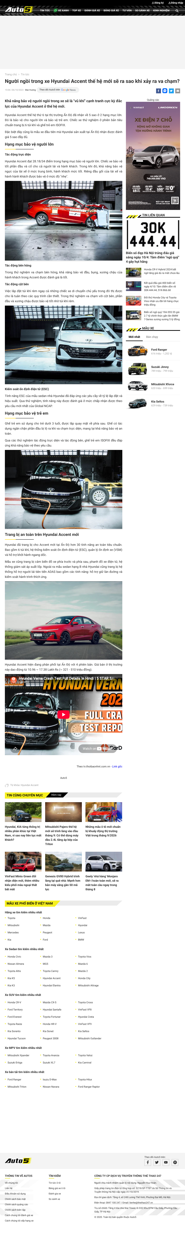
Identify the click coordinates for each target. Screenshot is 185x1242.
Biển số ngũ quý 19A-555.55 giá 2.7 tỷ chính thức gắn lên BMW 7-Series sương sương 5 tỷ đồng (162, 316)
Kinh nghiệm (161, 10)
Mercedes (13, 932)
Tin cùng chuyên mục (25, 795)
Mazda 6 (83, 964)
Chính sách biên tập (15, 1210)
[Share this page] (177, 90)
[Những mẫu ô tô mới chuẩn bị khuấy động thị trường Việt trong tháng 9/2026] (103, 812)
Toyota (11, 918)
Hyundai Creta (86, 1017)
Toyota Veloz (85, 1055)
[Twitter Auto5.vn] (157, 1162)
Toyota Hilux (85, 1079)
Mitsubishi (13, 925)
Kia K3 (11, 985)
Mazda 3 (48, 956)
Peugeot (47, 932)
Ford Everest (14, 1017)
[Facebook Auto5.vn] (147, 1162)
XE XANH (63, 10)
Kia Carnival (84, 1062)
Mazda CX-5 (49, 1002)
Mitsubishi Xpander (18, 1055)
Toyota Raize (15, 1024)
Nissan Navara (51, 1086)
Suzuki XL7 (49, 1062)
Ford (45, 939)
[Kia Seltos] (137, 403)
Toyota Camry (50, 971)
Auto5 (63, 778)
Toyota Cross (85, 1002)
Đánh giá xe (92, 10)
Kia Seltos (83, 1031)
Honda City (84, 978)
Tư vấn (127, 10)
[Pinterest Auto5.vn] (175, 1162)
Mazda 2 (83, 971)
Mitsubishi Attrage (88, 985)
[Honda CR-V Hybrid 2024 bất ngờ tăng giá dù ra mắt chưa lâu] (133, 272)
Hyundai (82, 925)
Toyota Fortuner (52, 1017)
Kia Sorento (14, 1031)
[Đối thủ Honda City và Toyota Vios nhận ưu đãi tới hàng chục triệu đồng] (133, 301)
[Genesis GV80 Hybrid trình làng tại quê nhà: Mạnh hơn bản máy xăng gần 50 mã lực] (63, 862)
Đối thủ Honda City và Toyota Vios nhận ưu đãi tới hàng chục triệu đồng (161, 301)
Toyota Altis (14, 971)
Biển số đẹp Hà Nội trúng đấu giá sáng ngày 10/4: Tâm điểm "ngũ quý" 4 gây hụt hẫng (152, 257)
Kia (9, 939)
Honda (46, 918)
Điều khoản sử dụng (15, 1193)
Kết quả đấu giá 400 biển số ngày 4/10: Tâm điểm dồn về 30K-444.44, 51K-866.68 (160, 287)
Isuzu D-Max (50, 1079)
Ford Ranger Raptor (89, 1086)
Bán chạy (152, 337)
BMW (81, 939)
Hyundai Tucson (17, 1038)
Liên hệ (8, 1188)
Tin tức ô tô (55, 1183)
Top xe (76, 10)
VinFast (82, 918)
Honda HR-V (50, 1024)
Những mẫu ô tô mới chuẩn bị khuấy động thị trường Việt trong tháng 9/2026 (103, 831)
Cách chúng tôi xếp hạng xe (19, 1220)
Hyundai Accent (29, 785)
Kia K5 (11, 978)
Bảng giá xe (111, 10)
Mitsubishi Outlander (89, 1038)
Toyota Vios (84, 956)
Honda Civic (14, 956)
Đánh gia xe (55, 1193)
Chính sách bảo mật (15, 1199)
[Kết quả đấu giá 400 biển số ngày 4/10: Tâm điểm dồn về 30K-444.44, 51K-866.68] (133, 286)
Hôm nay (56, 795)
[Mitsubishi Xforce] (137, 386)
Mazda (46, 925)
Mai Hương (30, 90)
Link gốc (117, 766)
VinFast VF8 (85, 1009)
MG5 (45, 964)
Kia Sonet (48, 1031)
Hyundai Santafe (52, 1009)
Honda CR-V (14, 1002)
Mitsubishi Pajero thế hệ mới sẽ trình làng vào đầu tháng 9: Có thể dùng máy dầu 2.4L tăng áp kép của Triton (61, 835)
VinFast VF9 (85, 1024)
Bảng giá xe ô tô (57, 1188)
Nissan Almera (16, 964)
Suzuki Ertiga (15, 1062)
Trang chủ (11, 74)
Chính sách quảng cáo (16, 1204)
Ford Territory (15, 1009)
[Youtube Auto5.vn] (166, 1162)
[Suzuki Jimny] (137, 369)
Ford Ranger (14, 1079)
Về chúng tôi (11, 1183)
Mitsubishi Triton (17, 1086)
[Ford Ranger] (137, 351)
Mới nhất (134, 337)
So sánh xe (142, 10)
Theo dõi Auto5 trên (49, 89)
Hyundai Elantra (52, 985)
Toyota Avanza (51, 1055)
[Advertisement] (92, 41)
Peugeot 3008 (51, 1038)
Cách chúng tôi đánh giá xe (19, 1215)
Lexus (81, 932)
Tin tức (45, 10)
